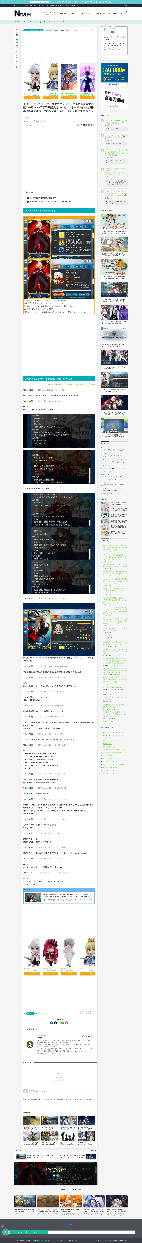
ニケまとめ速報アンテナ (111, 761)
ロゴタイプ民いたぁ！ (110, 692)
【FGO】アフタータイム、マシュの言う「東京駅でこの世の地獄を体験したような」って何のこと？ (116, 193)
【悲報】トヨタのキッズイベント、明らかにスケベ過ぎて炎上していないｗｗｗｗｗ (115, 651)
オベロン (114, 465)
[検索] (125, 58)
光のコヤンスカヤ (106, 490)
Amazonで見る (32, 98)
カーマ (109, 471)
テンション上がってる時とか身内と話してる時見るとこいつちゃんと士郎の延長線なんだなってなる (115, 621)
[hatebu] (17, 40)
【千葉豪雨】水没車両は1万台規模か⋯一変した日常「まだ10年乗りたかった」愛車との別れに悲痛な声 (114, 661)
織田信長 (116, 490)
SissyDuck (29, 121)
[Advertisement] (59, 46)
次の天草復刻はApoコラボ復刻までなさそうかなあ (50, 201)
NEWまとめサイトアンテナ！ (112, 741)
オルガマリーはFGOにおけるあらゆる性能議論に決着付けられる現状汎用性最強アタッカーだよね (115, 548)
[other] (92, 1064)
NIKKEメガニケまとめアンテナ (113, 732)
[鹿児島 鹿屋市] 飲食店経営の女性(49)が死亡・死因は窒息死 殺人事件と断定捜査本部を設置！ (115, 714)
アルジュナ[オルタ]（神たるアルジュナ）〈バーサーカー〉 (113, 456)
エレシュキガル (105, 465)
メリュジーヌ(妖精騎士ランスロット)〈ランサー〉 (114, 485)
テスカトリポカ (105, 479)
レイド (121, 488)
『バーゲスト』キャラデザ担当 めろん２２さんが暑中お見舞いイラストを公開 (115, 591)
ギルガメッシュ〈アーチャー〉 (110, 474)
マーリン (103, 482)
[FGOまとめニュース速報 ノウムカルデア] (22, 13)
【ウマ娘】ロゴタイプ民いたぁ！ (114, 687)
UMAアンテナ (107, 744)
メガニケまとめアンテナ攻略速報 (114, 764)
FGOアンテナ (107, 738)
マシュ (121, 479)
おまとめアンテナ (108, 770)
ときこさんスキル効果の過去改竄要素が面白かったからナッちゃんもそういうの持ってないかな (115, 581)
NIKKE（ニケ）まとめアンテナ (113, 735)
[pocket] (17, 45)
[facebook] (124, 5)
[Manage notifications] (2, 1226)
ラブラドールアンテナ (110, 773)
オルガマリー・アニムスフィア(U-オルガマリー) (113, 469)
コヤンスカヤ (105, 476)
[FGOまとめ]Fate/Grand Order (33, 30)
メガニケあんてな (108, 758)
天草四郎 (27, 118)
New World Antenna (110, 767)
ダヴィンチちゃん (116, 476)
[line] (17, 43)
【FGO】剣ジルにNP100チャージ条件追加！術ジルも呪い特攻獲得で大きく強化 (116, 122)
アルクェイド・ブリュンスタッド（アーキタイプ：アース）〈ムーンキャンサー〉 (113, 450)
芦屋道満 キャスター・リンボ (109, 493)
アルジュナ (104, 453)
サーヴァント (47, 30)
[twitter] (127, 5)
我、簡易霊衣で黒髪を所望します (43, 198)
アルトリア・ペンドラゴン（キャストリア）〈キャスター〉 (112, 462)
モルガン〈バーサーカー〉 (109, 488)
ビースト (114, 479)
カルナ (103, 471)
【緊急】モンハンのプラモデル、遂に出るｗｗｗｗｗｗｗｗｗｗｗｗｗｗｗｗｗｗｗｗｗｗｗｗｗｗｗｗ (115, 670)
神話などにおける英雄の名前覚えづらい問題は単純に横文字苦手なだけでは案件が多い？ (115, 600)
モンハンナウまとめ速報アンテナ (114, 749)
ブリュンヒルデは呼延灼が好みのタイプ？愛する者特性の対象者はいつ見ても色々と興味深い (115, 557)
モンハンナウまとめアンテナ (112, 752)
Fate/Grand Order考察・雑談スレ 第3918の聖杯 (75, 384)
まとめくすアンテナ (109, 747)
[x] (17, 37)
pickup (103, 447)
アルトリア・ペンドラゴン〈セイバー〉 (112, 459)
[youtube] (89, 1064)
